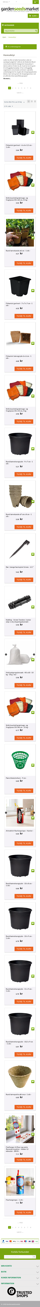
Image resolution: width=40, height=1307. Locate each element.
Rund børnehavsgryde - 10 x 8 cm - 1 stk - (19, 884)
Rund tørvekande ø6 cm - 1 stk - (18, 251)
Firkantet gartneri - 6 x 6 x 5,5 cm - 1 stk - (19, 146)
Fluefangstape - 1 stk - (15, 1200)
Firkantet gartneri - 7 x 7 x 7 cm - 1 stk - (19, 304)
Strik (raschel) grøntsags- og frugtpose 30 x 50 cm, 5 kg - (17, 410)
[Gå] (34, 1256)
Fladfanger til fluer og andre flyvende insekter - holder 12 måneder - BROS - (17, 1149)
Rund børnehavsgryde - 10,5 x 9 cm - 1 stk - (19, 1043)
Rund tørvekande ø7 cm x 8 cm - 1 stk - (19, 515)
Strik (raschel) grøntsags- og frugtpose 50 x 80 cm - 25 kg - (17, 726)
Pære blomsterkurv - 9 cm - (16, 778)
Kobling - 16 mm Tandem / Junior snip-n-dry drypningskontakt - (18, 621)
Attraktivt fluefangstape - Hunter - (20, 831)
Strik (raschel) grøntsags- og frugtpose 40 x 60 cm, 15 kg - (17, 199)
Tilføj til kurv (24, 157)
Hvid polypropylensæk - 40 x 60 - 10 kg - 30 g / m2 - (19, 674)
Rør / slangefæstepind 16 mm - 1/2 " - (20, 568)
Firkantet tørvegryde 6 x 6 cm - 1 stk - (18, 357)
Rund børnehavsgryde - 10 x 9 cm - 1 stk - (19, 937)
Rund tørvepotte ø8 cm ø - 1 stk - (18, 1094)
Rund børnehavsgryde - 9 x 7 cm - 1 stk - (19, 463)
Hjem (4, 37)
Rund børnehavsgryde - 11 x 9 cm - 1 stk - (19, 990)
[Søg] (36, 30)
